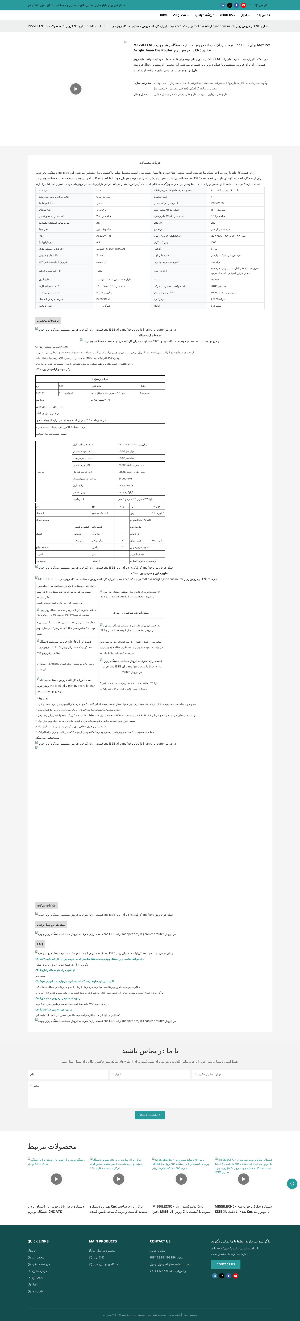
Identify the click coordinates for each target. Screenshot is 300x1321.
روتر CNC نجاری (76, 26)
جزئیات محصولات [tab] (150, 162)
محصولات (55, 26)
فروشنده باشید (40, 1264)
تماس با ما (37, 1291)
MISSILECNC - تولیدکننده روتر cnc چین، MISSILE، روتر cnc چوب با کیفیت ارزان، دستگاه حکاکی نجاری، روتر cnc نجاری (180, 1209)
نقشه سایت (174, 1314)
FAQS (39, 1277)
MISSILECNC (36, 26)
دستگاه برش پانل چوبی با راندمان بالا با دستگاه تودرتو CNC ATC (56, 1209)
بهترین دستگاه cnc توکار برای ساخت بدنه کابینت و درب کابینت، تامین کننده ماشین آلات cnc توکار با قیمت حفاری (117, 1209)
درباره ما (41, 1271)
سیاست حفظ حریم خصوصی (152, 1314)
